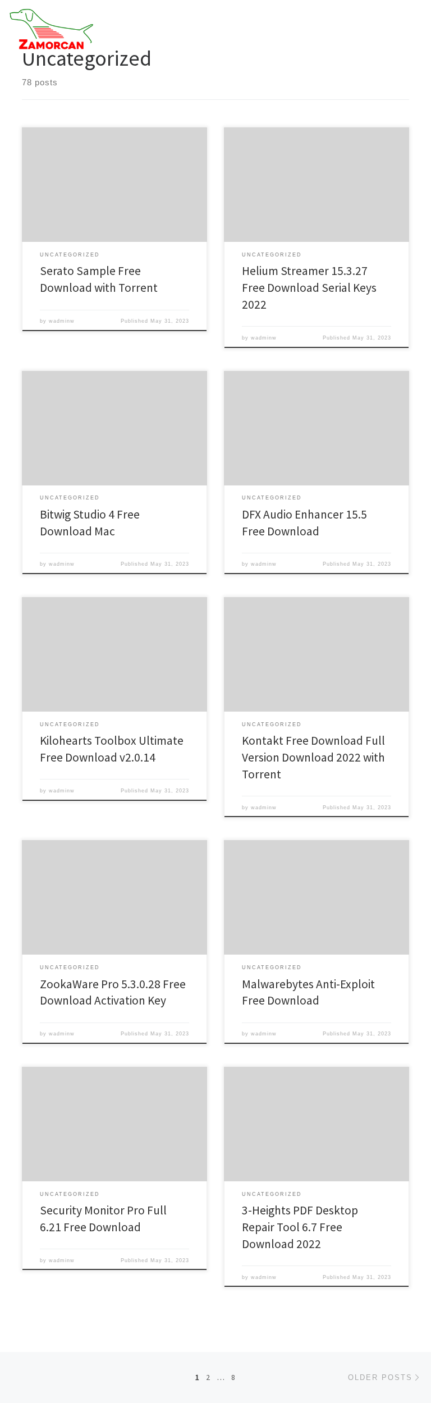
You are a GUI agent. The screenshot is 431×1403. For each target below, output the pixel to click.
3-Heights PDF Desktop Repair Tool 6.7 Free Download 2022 (300, 1227)
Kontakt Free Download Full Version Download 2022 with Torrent (313, 757)
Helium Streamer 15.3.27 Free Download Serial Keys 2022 (309, 287)
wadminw (62, 321)
